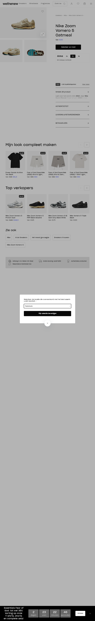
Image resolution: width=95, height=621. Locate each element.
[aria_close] (47, 323)
